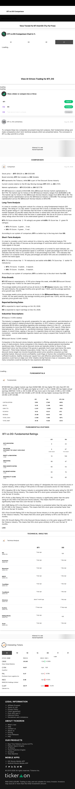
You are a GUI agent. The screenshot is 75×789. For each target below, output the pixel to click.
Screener (11, 752)
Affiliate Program (14, 705)
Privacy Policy (13, 709)
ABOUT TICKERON (14, 721)
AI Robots (11, 748)
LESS (3, 528)
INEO (4, 680)
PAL (3, 674)
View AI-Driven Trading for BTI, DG (37, 79)
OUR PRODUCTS (13, 740)
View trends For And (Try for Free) (37, 26)
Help (9, 727)
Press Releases (13, 734)
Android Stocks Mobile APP (18, 763)
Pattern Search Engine (16, 746)
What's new (12, 725)
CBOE (4, 661)
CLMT (4, 686)
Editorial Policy (13, 715)
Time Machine (13, 754)
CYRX (4, 668)
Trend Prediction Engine (16, 750)
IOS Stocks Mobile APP (16, 761)
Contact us (12, 729)
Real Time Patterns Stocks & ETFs (20, 744)
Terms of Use (13, 707)
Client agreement (14, 711)
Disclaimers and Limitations (18, 717)
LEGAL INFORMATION (16, 701)
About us (11, 731)
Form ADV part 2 (14, 713)
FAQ (9, 736)
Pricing (10, 733)
